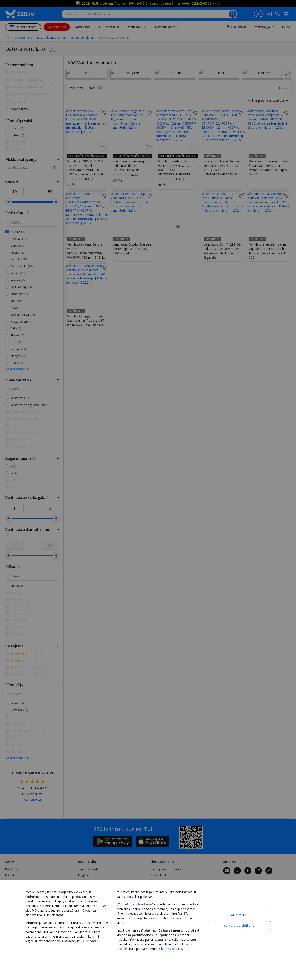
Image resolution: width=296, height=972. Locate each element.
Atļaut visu (239, 915)
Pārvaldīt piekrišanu (239, 925)
